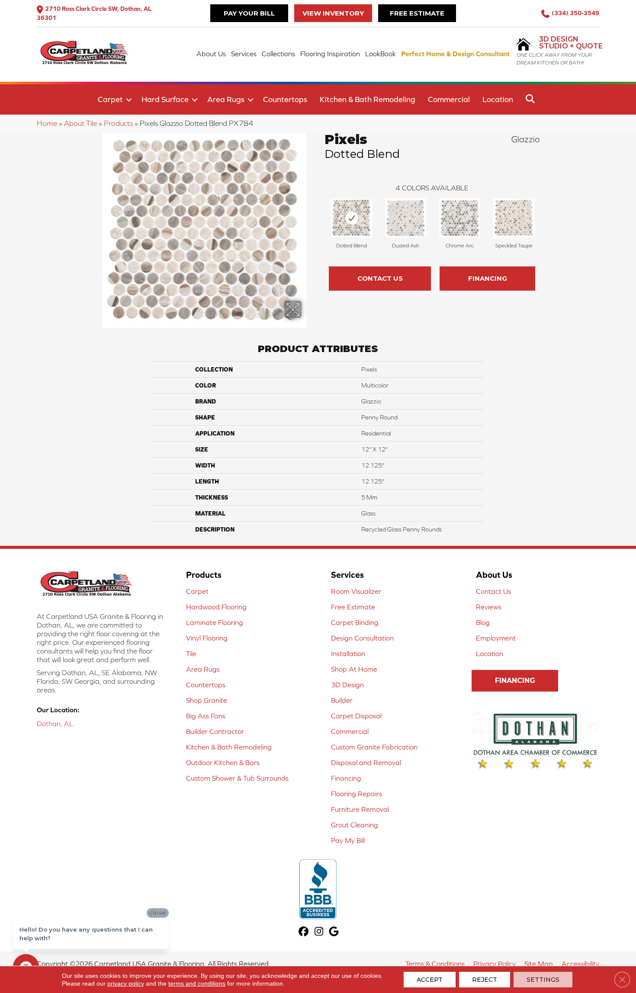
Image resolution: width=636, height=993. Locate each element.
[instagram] (319, 932)
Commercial (449, 99)
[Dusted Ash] (405, 218)
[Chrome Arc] (459, 218)
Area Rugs (225, 99)
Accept (430, 979)
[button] (129, 100)
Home (47, 123)
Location (497, 99)
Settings (543, 979)
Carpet (110, 99)
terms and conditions (196, 983)
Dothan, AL (55, 723)
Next (543, 215)
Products (118, 123)
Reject (484, 979)
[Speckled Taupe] (513, 218)
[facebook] (304, 932)
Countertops (285, 99)
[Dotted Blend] (351, 218)
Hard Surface (165, 99)
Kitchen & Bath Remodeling (367, 99)
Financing (487, 278)
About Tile (80, 123)
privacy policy (125, 983)
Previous (320, 215)
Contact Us (380, 278)
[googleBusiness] (334, 932)
